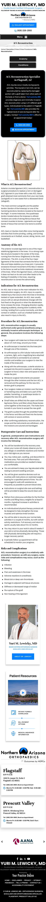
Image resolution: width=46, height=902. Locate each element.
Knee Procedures (26, 49)
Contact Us (35, 883)
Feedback (9, 883)
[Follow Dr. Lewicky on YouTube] (21, 859)
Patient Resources (23, 676)
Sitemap (37, 880)
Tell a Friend (22, 883)
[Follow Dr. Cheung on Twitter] (25, 859)
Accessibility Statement (23, 885)
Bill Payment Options (23, 723)
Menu (20, 37)
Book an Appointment (25, 785)
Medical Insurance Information (26, 733)
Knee (17, 49)
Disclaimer (17, 880)
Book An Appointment (24, 129)
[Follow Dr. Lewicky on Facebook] (17, 859)
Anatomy (23, 59)
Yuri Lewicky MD (33, 97)
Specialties (10, 49)
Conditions (23, 65)
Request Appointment (24, 25)
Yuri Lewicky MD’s (26, 115)
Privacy (27, 880)
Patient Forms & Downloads (25, 713)
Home (3, 49)
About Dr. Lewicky (23, 656)
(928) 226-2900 (24, 30)
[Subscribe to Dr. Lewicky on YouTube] (28, 859)
